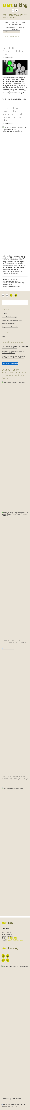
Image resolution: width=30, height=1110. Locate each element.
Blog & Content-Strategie (9, 317)
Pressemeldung (7, 284)
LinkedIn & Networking (19, 99)
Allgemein (4, 313)
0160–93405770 (11, 938)
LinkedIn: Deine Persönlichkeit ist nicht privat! (14, 51)
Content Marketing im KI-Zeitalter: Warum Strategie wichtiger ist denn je (15, 778)
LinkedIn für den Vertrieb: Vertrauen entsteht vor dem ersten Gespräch (14, 641)
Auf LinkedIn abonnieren (10, 363)
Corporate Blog (19, 283)
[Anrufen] (12, 295)
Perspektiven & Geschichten (10, 327)
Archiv (3, 336)
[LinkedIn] (3, 295)
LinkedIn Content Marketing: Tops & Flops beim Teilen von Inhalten (14, 357)
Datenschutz (16, 1099)
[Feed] (7, 295)
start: (15, 5)
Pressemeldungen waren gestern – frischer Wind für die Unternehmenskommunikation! (14, 114)
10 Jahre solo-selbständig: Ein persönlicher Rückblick (15, 347)
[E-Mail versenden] (16, 295)
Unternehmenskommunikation (11, 286)
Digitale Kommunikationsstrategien (10, 280)
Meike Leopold (6, 346)
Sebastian (5, 356)
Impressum (5, 1099)
